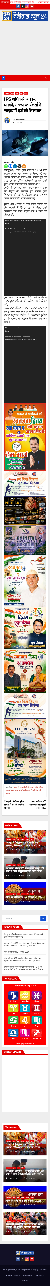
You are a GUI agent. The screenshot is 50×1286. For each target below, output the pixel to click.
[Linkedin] (15, 166)
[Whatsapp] (6, 166)
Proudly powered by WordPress (13, 1270)
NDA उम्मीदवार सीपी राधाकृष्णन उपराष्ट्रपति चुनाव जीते (37, 804)
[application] (25, 257)
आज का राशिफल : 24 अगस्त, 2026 (23, 2)
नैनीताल (26, 93)
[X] (19, 166)
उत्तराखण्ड (7, 93)
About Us (17, 1275)
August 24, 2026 (15, 1151)
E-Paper (9, 1275)
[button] (46, 78)
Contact (25, 1280)
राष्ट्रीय (32, 894)
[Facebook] (10, 166)
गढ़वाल (22, 894)
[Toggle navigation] (25, 78)
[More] (24, 166)
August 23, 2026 (15, 1231)
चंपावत (22, 839)
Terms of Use (39, 1275)
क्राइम (17, 93)
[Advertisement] (25, 48)
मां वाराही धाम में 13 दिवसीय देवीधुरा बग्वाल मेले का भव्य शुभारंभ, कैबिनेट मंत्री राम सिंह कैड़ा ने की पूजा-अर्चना (25, 1227)
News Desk (20, 119)
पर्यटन (32, 839)
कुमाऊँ (12, 93)
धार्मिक (27, 839)
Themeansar (43, 1270)
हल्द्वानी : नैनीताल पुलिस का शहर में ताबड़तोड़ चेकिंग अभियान (14, 804)
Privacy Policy (27, 1275)
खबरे (21, 93)
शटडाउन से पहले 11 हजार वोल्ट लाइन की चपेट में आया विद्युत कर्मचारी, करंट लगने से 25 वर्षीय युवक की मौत (25, 871)
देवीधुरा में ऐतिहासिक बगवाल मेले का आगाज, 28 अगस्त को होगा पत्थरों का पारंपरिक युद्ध (23, 845)
